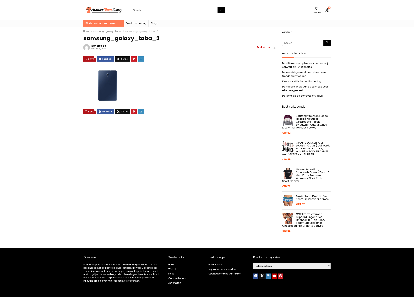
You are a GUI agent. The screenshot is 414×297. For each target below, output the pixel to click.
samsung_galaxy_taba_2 (108, 31)
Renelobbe (98, 46)
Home (86, 31)
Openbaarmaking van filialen (224, 273)
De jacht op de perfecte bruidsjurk (302, 95)
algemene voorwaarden (222, 269)
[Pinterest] (280, 276)
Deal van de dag (136, 23)
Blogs (154, 23)
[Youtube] (274, 276)
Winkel (172, 269)
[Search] (221, 10)
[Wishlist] (317, 9)
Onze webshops (177, 278)
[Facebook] (255, 276)
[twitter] (262, 276)
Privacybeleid (215, 264)
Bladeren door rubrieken (100, 23)
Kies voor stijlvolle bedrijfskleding (301, 81)
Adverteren (174, 282)
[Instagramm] (268, 276)
